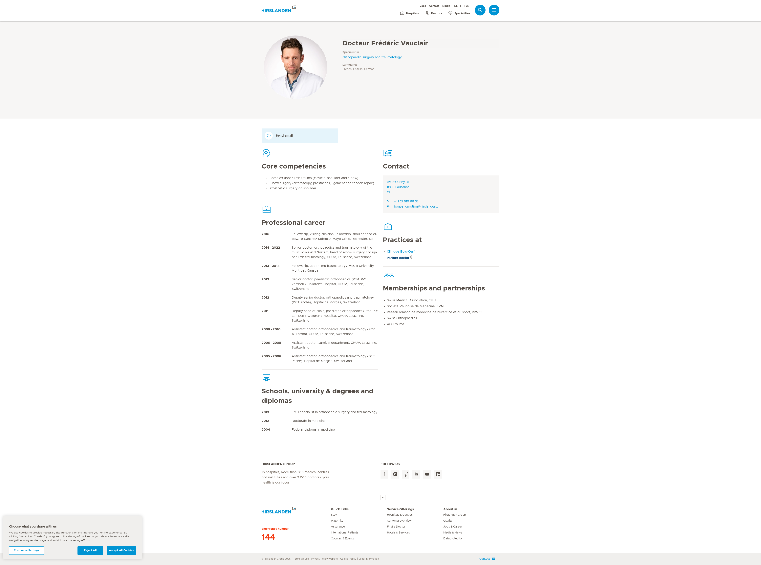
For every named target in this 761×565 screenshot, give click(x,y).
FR (461, 6)
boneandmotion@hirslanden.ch (417, 206)
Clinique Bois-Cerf (401, 251)
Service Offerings (400, 509)
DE (456, 6)
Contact (434, 6)
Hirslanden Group (454, 514)
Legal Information (369, 559)
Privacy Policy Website (324, 559)
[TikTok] (405, 474)
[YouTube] (427, 474)
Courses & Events (342, 538)
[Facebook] (384, 474)
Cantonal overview (399, 520)
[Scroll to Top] (382, 497)
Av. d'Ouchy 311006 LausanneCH (398, 187)
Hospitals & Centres (400, 514)
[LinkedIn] (416, 474)
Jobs (423, 6)
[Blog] (438, 474)
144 (268, 537)
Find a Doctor (396, 526)
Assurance (338, 526)
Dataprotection (453, 538)
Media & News (452, 532)
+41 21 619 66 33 (406, 201)
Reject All (90, 550)
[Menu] (494, 10)
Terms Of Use (301, 559)
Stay (334, 514)
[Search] (480, 10)
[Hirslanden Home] (296, 512)
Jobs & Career (452, 526)
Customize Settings (26, 550)
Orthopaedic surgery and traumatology (372, 57)
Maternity (337, 520)
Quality (447, 520)
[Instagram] (395, 474)
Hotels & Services (398, 532)
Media (446, 6)
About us (450, 509)
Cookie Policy (348, 559)
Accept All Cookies (121, 550)
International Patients (344, 532)
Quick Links (340, 509)
